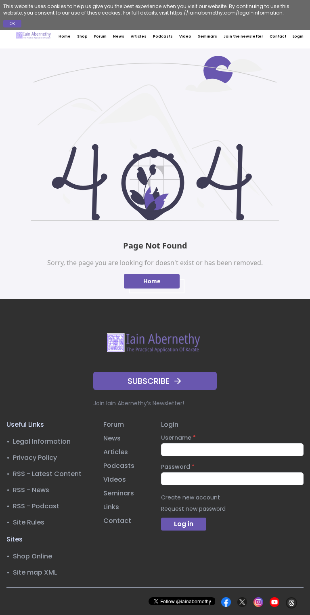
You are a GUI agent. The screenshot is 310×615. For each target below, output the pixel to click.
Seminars (207, 36)
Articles (139, 36)
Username (178, 438)
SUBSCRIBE (149, 381)
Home (65, 36)
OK (12, 24)
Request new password (193, 509)
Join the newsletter (243, 36)
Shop (82, 36)
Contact (278, 36)
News (118, 36)
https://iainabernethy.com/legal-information (226, 12)
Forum (100, 36)
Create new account (190, 497)
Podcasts (163, 36)
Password (178, 467)
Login (298, 36)
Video (185, 36)
